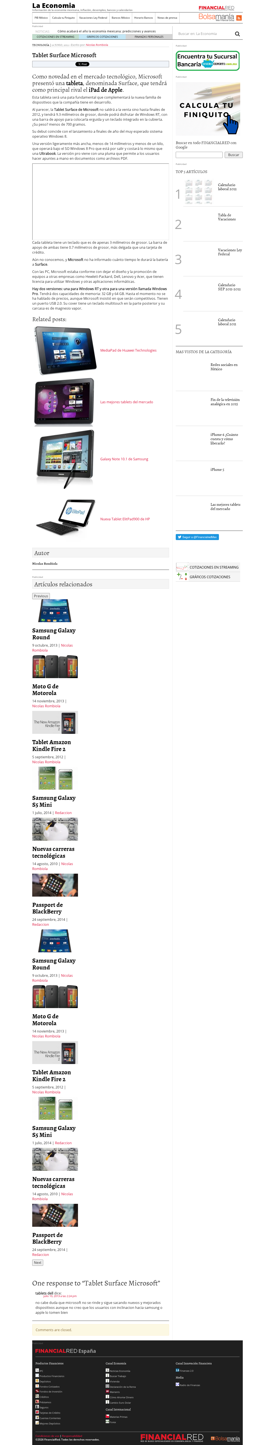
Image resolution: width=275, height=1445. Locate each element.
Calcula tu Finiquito (63, 18)
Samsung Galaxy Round (53, 633)
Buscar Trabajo (117, 1376)
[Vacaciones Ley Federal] (198, 259)
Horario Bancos (143, 18)
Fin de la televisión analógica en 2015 (225, 402)
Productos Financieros (51, 1376)
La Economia (53, 5)
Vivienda (114, 1381)
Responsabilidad (72, 1436)
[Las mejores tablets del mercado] (191, 513)
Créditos (44, 1396)
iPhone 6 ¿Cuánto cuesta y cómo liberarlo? (224, 439)
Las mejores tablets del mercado (225, 506)
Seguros (43, 1407)
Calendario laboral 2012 (227, 187)
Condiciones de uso (47, 1436)
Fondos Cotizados (49, 1386)
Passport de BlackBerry (47, 908)
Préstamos (45, 1402)
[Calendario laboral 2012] (198, 191)
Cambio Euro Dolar (120, 1402)
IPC (41, 1371)
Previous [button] (41, 596)
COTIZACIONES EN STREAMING (55, 37)
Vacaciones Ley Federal (93, 18)
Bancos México (121, 18)
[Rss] (239, 18)
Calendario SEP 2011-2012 (229, 287)
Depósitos (45, 1381)
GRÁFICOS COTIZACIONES (102, 37)
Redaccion (63, 812)
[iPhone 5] (191, 478)
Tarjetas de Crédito (49, 1412)
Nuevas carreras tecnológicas (53, 852)
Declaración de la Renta (122, 1386)
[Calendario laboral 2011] (198, 328)
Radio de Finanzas (189, 1385)
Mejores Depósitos (49, 1423)
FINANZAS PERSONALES (149, 37)
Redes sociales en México (224, 367)
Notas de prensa (167, 18)
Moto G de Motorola (45, 689)
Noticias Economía (119, 1371)
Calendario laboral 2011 (227, 322)
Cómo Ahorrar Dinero (121, 1397)
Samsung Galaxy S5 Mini (53, 801)
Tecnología (40, 45)
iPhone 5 (217, 469)
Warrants (114, 1392)
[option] (55, 626)
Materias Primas (118, 1416)
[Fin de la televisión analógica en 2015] (191, 408)
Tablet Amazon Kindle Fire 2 (51, 745)
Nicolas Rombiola (97, 45)
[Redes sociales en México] (191, 373)
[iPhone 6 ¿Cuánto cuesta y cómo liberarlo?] (191, 443)
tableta (74, 82)
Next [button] (37, 1262)
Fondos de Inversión (50, 1391)
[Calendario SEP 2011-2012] (198, 293)
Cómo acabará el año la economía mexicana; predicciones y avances (107, 31)
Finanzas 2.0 (186, 1370)
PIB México (41, 18)
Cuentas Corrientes (50, 1418)
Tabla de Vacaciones (227, 217)
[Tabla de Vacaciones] (198, 224)
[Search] (237, 33)
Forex (112, 1422)
